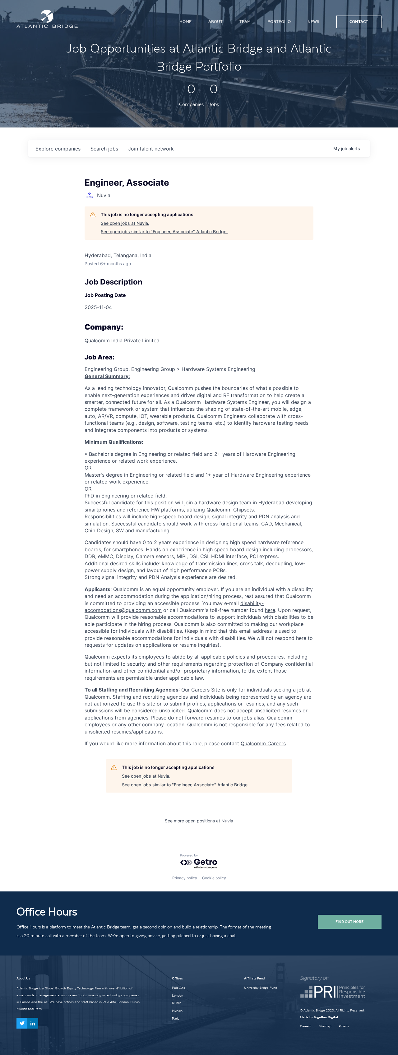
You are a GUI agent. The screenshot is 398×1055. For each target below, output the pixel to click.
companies (58, 149)
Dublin (176, 1003)
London (177, 995)
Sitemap (325, 1026)
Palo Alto (178, 987)
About (215, 21)
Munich (177, 1010)
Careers (305, 1026)
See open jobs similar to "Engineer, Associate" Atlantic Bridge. (164, 231)
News (313, 21)
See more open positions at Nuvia (199, 820)
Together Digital (326, 1017)
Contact (358, 21)
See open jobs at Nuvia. (125, 223)
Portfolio (279, 21)
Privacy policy (184, 878)
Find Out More (349, 921)
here (270, 610)
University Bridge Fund (260, 987)
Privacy (344, 1026)
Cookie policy (214, 878)
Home (185, 21)
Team (245, 21)
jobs (104, 149)
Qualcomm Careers (263, 743)
